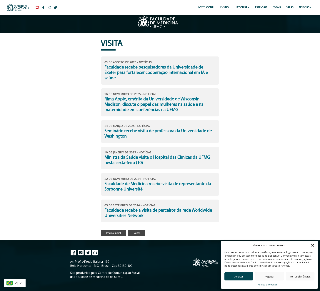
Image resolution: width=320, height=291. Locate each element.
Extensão (261, 7)
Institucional (206, 7)
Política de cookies (267, 284)
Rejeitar (269, 276)
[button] (312, 245)
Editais (277, 7)
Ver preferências (300, 276)
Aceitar (238, 276)
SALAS (290, 7)
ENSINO (224, 7)
